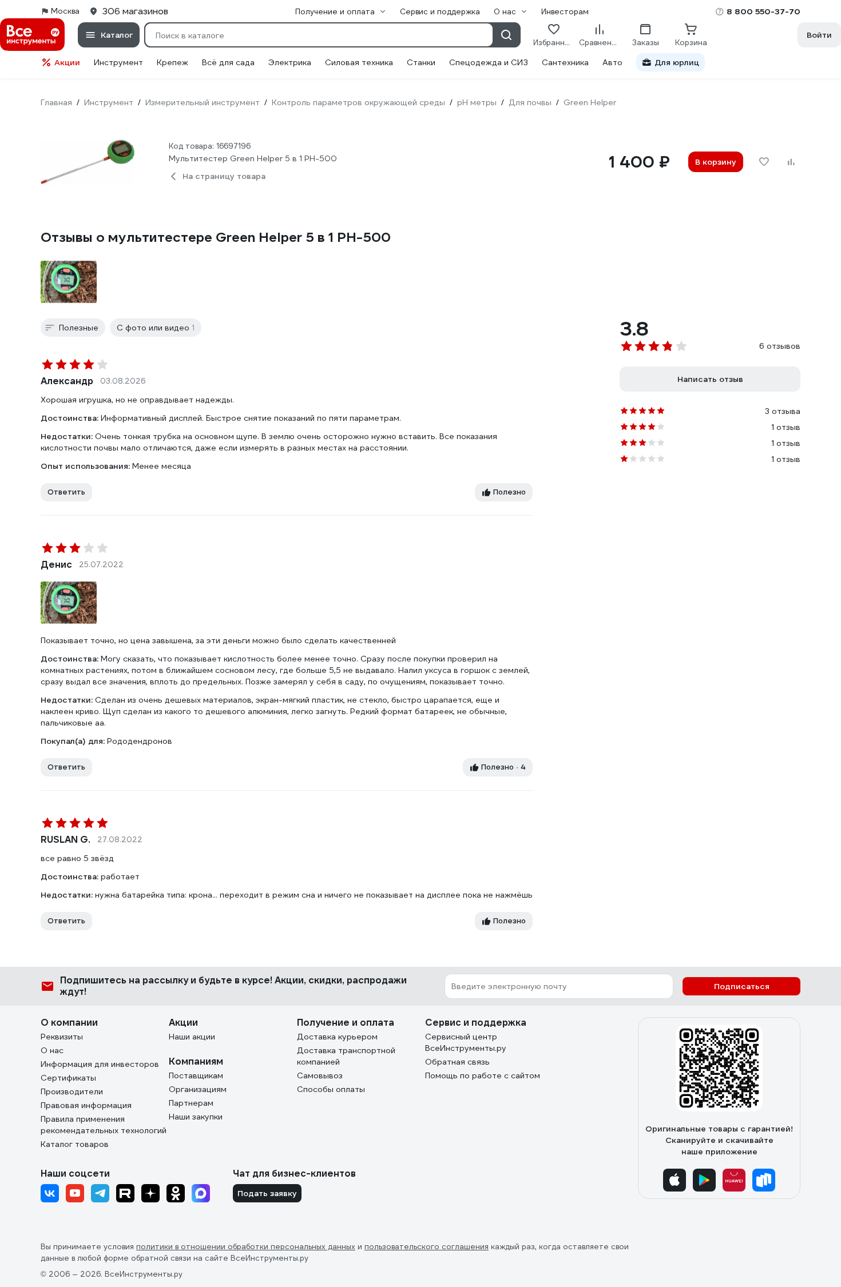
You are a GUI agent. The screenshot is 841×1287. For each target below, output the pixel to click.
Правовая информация (86, 1105)
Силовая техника (359, 62)
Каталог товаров (75, 1144)
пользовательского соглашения (426, 1247)
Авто (612, 62)
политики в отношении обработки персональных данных (245, 1247)
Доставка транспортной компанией (346, 1056)
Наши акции (192, 1036)
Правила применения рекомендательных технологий (103, 1124)
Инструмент (118, 62)
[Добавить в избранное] (764, 162)
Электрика (289, 62)
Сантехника (565, 62)
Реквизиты (62, 1036)
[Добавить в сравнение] (791, 162)
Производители (72, 1091)
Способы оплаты (331, 1089)
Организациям (198, 1089)
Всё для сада (228, 62)
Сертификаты (68, 1078)
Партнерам (191, 1103)
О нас (52, 1050)
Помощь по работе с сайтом (482, 1075)
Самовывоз (320, 1075)
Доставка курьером (337, 1036)
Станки (421, 62)
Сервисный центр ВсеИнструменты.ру (465, 1042)
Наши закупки (196, 1116)
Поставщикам (196, 1075)
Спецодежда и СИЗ (488, 62)
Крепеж (172, 62)
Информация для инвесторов (100, 1064)
